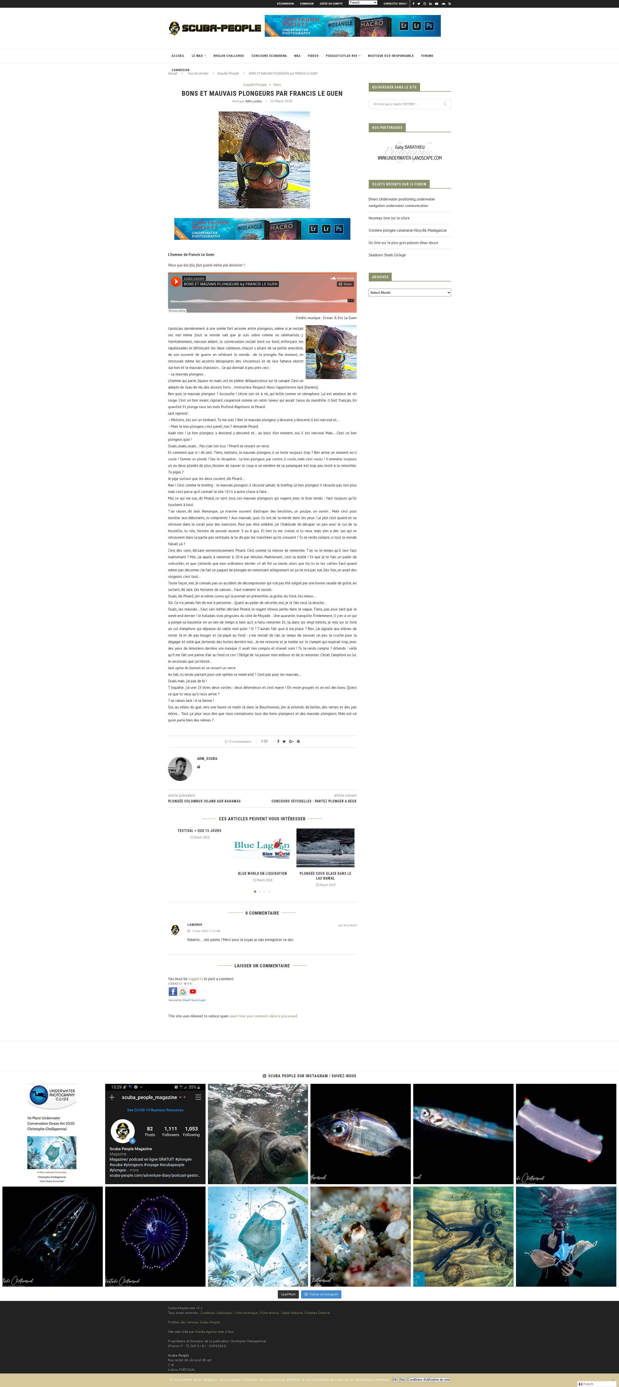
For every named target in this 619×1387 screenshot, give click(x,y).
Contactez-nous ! (395, 3)
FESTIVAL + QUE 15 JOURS (199, 831)
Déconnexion (285, 3)
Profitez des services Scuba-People (194, 1322)
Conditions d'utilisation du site (428, 1379)
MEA (297, 56)
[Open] (52, 1134)
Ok (395, 1379)
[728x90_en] (353, 17)
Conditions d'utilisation (216, 1313)
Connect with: (180, 983)
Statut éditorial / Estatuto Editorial (305, 1313)
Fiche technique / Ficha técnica (257, 1313)
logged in (195, 978)
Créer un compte (331, 3)
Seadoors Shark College (387, 255)
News (277, 85)
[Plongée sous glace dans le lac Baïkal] (325, 848)
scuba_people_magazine (25, 1089)
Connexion (307, 3)
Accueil (178, 56)
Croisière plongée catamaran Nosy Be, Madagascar (408, 230)
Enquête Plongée (255, 85)
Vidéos (313, 56)
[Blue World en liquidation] (263, 848)
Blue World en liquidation (262, 873)
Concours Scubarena (269, 56)
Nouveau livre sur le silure (389, 218)
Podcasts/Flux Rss (341, 56)
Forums (427, 56)
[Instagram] (96, 1178)
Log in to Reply (347, 925)
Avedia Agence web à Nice (214, 1331)
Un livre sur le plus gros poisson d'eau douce (403, 242)
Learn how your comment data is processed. (264, 1016)
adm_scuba (253, 101)
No (402, 1379)
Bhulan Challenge (229, 56)
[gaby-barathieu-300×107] (410, 142)
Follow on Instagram (324, 1294)
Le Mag (197, 56)
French (587, 1384)
